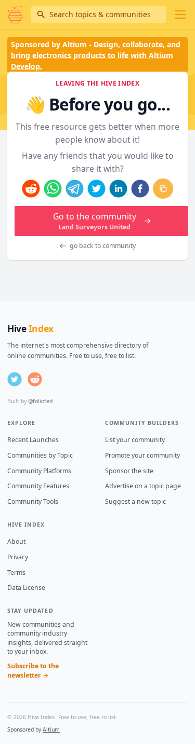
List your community (135, 439)
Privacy (17, 557)
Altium (51, 729)
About (16, 541)
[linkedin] (118, 188)
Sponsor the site (129, 470)
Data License (26, 587)
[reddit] (31, 188)
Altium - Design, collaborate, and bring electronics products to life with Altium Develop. (95, 55)
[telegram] (75, 188)
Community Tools (32, 501)
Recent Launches (33, 439)
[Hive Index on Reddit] (35, 379)
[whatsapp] (53, 188)
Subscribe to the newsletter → (33, 671)
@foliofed (40, 401)
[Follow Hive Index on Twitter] (14, 379)
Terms (16, 572)
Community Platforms (39, 470)
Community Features (38, 485)
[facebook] (140, 188)
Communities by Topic (40, 455)
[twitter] (96, 188)
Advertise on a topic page (143, 485)
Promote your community (142, 455)
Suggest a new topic (135, 501)
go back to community (103, 245)
